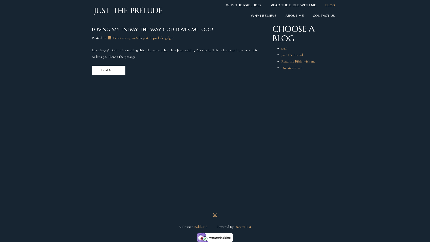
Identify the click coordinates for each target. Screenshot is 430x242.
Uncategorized (291, 68)
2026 (284, 48)
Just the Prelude (128, 10)
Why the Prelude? (244, 5)
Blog (330, 5)
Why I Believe (264, 16)
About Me (295, 16)
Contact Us (324, 16)
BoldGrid (200, 227)
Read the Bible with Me (293, 5)
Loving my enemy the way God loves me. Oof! (152, 29)
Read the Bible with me (298, 61)
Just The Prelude (292, 55)
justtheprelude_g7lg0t (158, 38)
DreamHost (242, 227)
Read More (108, 70)
